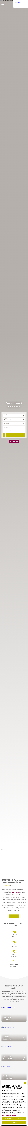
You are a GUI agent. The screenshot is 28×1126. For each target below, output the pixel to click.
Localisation (7, 423)
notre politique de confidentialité (9, 1115)
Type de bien (6, 418)
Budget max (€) (7, 427)
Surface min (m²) (8, 431)
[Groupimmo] (20, 4)
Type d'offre (6, 414)
